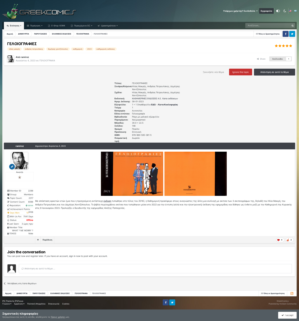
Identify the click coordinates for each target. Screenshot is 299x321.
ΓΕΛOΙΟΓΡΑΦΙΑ (47, 60)
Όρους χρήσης (58, 317)
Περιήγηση (35, 25)
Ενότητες (14, 25)
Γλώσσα (6, 304)
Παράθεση (47, 240)
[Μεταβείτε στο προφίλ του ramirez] (10, 58)
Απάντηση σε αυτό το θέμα (274, 72)
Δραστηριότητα (108, 25)
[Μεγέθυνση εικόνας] (132, 173)
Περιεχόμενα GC (82, 25)
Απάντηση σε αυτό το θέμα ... (39, 268)
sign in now (74, 256)
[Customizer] (278, 11)
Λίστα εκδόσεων (170, 98)
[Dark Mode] (284, 11)
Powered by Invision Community (283, 304)
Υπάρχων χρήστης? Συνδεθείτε (239, 11)
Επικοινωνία (53, 304)
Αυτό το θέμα (280, 25)
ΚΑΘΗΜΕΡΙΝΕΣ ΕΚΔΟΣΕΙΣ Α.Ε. (146, 98)
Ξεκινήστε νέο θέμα (213, 72)
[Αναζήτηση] (292, 25)
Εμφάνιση (18, 304)
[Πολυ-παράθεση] (37, 239)
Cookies (65, 304)
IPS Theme (7, 301)
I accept (288, 315)
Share (262, 59)
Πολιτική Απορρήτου (36, 304)
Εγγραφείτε (266, 11)
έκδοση (107, 201)
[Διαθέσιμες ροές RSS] (292, 293)
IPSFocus (19, 301)
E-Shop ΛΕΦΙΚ (58, 25)
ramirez (20, 146)
